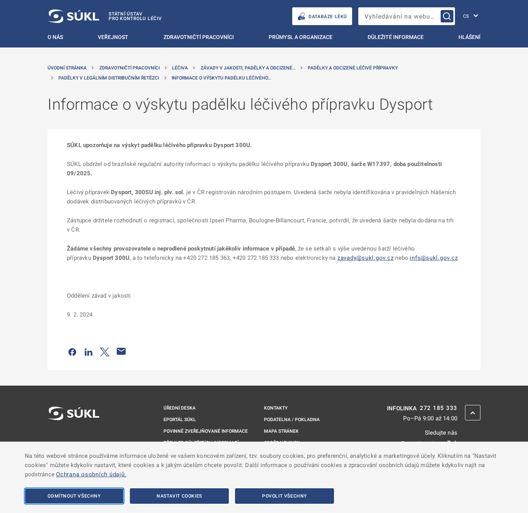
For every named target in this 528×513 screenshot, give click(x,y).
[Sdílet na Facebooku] (72, 351)
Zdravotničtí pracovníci (199, 37)
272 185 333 (438, 408)
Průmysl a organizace (300, 37)
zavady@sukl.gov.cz (365, 257)
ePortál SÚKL (180, 419)
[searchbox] (406, 16)
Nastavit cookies (179, 496)
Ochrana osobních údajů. (91, 474)
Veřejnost (113, 37)
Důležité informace (396, 37)
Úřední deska (180, 408)
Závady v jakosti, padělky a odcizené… (248, 68)
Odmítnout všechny (74, 496)
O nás (55, 37)
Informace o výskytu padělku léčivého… (221, 78)
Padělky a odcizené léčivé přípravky (353, 68)
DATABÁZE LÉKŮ (327, 16)
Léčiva (180, 68)
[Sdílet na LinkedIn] (88, 351)
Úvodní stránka (67, 68)
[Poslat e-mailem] (121, 351)
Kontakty (276, 408)
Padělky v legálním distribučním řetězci (108, 78)
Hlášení (469, 37)
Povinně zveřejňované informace (206, 431)
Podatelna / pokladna (292, 419)
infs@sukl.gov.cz (434, 257)
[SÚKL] (73, 434)
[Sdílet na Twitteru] (104, 351)
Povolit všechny (284, 496)
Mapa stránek (281, 431)
